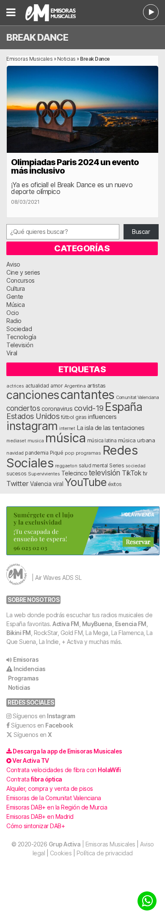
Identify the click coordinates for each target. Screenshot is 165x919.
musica (36, 441)
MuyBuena (97, 623)
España (123, 406)
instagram (32, 426)
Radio (14, 320)
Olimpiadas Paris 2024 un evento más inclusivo (75, 166)
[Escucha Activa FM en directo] (151, 12)
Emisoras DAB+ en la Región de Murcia (56, 807)
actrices (15, 386)
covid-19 (89, 408)
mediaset (16, 441)
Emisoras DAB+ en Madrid (40, 816)
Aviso (13, 264)
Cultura (15, 288)
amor (56, 385)
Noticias (66, 59)
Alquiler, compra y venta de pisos (49, 788)
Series (116, 466)
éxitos (115, 484)
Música (15, 304)
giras (81, 417)
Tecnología (21, 336)
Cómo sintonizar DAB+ (35, 825)
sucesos (16, 473)
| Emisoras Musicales (92, 844)
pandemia (36, 453)
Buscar (141, 231)
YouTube (86, 482)
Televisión (19, 344)
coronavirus (57, 408)
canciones (32, 395)
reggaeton (66, 466)
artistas (96, 385)
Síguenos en (44, 715)
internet (67, 428)
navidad (15, 453)
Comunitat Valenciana (137, 397)
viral (58, 484)
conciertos (23, 408)
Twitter (17, 483)
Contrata (34, 779)
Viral (11, 353)
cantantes (87, 394)
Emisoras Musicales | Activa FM (57, 12)
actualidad (37, 386)
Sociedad (19, 328)
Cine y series (23, 272)
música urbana (136, 440)
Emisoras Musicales (29, 59)
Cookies (61, 853)
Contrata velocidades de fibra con (63, 769)
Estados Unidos (32, 416)
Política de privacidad (105, 853)
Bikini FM (18, 632)
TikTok (131, 473)
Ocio (12, 312)
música (65, 437)
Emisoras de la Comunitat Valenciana (53, 797)
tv (145, 473)
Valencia (40, 484)
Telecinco (74, 473)
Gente (14, 296)
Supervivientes (44, 474)
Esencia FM (130, 623)
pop (69, 453)
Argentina (75, 386)
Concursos (20, 280)
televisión (105, 472)
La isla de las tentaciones (111, 428)
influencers (102, 416)
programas (88, 453)
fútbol (67, 417)
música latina (102, 440)
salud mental (93, 466)
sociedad (136, 466)
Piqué (56, 453)
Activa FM (65, 623)
